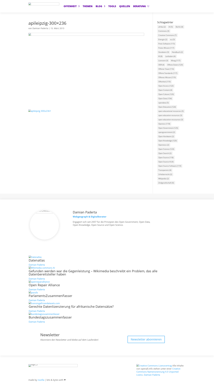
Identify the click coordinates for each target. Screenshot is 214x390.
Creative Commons (167, 35)
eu (172, 39)
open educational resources (171, 111)
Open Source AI (166, 161)
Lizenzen (163, 60)
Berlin (179, 27)
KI (160, 56)
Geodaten (163, 52)
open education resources (170, 115)
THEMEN (87, 6)
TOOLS (112, 6)
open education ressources (170, 119)
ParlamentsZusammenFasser (50, 295)
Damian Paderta (40, 28)
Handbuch (177, 52)
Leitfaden (170, 56)
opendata (163, 102)
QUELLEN (124, 6)
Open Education (167, 107)
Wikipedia (163, 178)
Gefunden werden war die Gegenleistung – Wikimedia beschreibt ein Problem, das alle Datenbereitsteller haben (93, 272)
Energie (162, 39)
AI (171, 27)
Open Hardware (166, 136)
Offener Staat (166, 69)
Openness (163, 145)
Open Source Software (169, 166)
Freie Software (166, 43)
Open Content (165, 90)
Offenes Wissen (167, 77)
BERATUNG (139, 6)
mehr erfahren (82, 233)
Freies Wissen (166, 48)
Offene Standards (167, 73)
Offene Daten (175, 65)
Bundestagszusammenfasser (50, 317)
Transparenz (164, 170)
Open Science (166, 149)
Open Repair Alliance (44, 285)
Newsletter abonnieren (146, 339)
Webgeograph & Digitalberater (89, 216)
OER (161, 65)
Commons (163, 31)
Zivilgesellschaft (166, 183)
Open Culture (166, 94)
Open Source (166, 157)
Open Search (164, 153)
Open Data (165, 98)
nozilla (41, 379)
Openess (164, 124)
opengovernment (166, 132)
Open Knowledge (167, 140)
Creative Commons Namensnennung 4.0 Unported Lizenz (158, 371)
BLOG (99, 6)
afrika (162, 27)
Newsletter (50, 334)
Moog (175, 60)
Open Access (166, 86)
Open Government (168, 128)
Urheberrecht (165, 174)
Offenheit (164, 81)
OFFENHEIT (70, 6)
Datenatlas (37, 260)
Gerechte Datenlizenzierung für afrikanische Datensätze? (71, 306)
